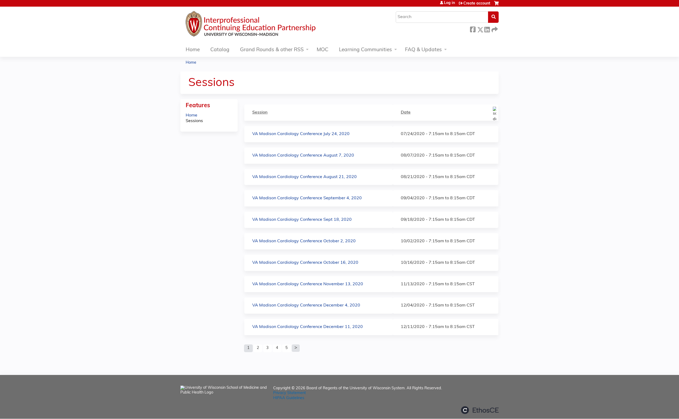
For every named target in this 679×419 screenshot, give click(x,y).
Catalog (219, 50)
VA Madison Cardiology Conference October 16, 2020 (305, 263)
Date (406, 112)
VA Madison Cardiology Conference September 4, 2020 (307, 198)
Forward (494, 28)
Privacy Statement (289, 393)
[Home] (266, 25)
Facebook (472, 28)
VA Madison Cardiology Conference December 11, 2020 (307, 327)
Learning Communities (365, 50)
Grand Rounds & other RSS (272, 50)
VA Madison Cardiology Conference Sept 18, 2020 (302, 220)
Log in (449, 3)
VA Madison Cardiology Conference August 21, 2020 (304, 177)
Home (193, 50)
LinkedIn (487, 28)
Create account (476, 4)
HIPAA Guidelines (288, 398)
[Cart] (496, 5)
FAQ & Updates (423, 50)
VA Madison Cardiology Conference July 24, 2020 (301, 134)
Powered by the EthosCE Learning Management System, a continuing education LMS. (480, 410)
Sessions (194, 121)
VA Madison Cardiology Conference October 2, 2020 (304, 241)
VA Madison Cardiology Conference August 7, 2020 (303, 155)
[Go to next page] (296, 348)
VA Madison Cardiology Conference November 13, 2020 (307, 284)
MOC (322, 50)
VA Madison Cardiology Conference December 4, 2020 (306, 305)
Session (260, 112)
